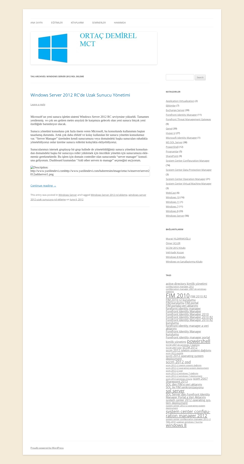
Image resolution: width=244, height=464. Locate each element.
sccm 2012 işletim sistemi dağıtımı (188, 350)
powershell (198, 341)
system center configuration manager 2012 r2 (188, 419)
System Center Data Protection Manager (189, 169)
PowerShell (172, 147)
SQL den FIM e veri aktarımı (184, 384)
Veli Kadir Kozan (175, 252)
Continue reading (43, 185)
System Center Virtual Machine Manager (188, 183)
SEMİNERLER (99, 22)
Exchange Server (175, 110)
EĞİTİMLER (57, 22)
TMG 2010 (171, 422)
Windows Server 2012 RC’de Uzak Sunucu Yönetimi (80, 95)
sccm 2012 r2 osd (174, 370)
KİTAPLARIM (77, 22)
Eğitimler (171, 105)
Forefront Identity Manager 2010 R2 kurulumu (189, 321)
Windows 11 (173, 202)
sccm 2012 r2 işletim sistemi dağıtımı (183, 365)
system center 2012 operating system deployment (188, 401)
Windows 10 (173, 197)
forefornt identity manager (183, 308)
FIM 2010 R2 (198, 296)
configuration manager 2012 (180, 286)
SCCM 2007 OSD (174, 347)
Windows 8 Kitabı (175, 257)
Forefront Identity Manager (181, 114)
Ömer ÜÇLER (173, 243)
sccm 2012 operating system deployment (185, 357)
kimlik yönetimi (176, 342)
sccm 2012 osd (178, 361)
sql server (175, 390)
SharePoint (172, 156)
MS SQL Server (174, 142)
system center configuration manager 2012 (188, 413)
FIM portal (191, 303)
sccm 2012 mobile (174, 353)
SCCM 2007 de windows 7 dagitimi (183, 345)
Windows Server (68, 195)
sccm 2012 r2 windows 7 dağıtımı (182, 373)
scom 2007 (200, 378)
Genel (169, 128)
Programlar (172, 151)
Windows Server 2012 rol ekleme (109, 195)
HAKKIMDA (120, 22)
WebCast (171, 192)
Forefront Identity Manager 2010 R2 (189, 317)
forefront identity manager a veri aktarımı (187, 327)
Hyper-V (170, 133)
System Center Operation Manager (185, 179)
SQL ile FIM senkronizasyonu (185, 387)
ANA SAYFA (36, 22)
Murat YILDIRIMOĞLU (178, 238)
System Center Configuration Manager (187, 160)
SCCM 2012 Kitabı (175, 247)
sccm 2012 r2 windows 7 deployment (184, 376)
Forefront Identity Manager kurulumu (183, 332)
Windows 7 (172, 206)
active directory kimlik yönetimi (186, 283)
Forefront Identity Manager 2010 (187, 314)
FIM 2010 (178, 295)
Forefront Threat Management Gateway (188, 119)
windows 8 (176, 425)
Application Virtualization (180, 101)
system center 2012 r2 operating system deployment (185, 407)
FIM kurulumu (175, 303)
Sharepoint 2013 (177, 381)
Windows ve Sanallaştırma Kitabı (184, 261)
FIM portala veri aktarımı (182, 305)
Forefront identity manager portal (188, 337)
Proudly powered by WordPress (47, 447)
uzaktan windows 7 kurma (189, 422)
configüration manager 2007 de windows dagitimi (186, 290)
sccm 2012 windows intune (179, 379)
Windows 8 (172, 211)
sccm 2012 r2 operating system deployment (187, 368)
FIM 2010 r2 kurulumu (181, 300)
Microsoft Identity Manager (181, 137)
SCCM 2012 (189, 347)
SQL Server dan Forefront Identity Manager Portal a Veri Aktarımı (188, 395)
